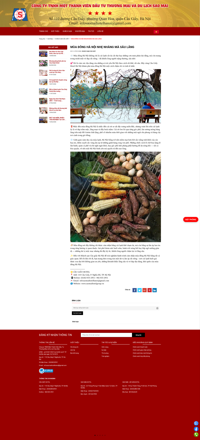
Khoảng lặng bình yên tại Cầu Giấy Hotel (57, 62)
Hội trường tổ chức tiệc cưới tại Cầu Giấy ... (57, 71)
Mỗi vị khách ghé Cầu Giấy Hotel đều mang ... (58, 90)
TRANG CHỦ (43, 31)
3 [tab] (100, 435)
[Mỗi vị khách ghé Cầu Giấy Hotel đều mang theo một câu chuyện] (43, 91)
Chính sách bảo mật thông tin (142, 353)
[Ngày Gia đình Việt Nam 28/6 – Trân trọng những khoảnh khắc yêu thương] (43, 101)
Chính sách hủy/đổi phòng (141, 356)
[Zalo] (196, 423)
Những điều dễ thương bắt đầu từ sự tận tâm (58, 109)
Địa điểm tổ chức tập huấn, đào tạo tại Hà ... (56, 52)
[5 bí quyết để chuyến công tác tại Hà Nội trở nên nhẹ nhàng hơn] (43, 82)
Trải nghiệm (105, 356)
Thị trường (105, 353)
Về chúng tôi (74, 347)
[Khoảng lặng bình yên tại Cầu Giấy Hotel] (43, 63)
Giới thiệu (50, 39)
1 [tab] (95, 435)
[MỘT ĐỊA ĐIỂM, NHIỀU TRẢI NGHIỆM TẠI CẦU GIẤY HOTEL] (43, 120)
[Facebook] (134, 290)
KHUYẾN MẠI (80, 31)
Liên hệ (72, 350)
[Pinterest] (150, 290)
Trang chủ (42, 39)
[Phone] (196, 434)
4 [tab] (102, 435)
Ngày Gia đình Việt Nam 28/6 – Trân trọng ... (57, 100)
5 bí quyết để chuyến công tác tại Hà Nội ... (58, 81)
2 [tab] (97, 435)
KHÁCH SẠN (67, 31)
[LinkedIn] (154, 290)
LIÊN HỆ (100, 31)
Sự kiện (104, 350)
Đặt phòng (190, 219)
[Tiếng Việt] (156, 31)
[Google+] (144, 290)
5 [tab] (105, 435)
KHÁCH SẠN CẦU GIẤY (62, 39)
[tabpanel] (58, 407)
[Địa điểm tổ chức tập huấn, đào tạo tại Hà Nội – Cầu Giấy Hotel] (43, 53)
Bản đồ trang (74, 353)
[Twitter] (140, 290)
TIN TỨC (91, 31)
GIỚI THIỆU (55, 31)
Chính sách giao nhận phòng (142, 350)
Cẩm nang (105, 347)
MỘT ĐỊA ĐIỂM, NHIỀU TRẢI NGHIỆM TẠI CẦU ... (57, 118)
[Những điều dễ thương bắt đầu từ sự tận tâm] (43, 110)
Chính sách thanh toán (140, 347)
